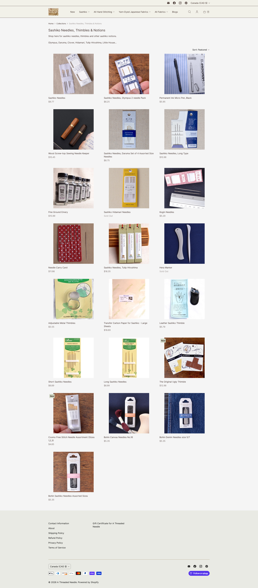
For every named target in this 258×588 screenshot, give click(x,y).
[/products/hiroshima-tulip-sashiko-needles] (129, 243)
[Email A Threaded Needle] (168, 3)
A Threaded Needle (67, 582)
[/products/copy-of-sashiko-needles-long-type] (129, 129)
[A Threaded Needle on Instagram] (180, 3)
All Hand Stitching (103, 12)
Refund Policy (55, 538)
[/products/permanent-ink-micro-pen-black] (184, 74)
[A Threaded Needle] (53, 11)
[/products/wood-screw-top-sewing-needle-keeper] (73, 129)
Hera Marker (166, 267)
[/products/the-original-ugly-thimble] (184, 358)
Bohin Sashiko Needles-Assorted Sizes (68, 496)
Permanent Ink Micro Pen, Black (176, 98)
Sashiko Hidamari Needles (117, 212)
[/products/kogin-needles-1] (184, 188)
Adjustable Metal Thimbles (61, 323)
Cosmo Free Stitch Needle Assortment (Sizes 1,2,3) (71, 439)
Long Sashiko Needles (115, 381)
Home (50, 23)
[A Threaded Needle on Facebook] (174, 3)
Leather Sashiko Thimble (172, 323)
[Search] (189, 12)
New (72, 12)
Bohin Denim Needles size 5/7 (175, 437)
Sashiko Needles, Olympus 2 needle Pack (125, 98)
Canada (199, 3)
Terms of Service (57, 547)
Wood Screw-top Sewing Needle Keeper (68, 153)
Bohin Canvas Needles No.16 (118, 437)
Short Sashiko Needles (59, 381)
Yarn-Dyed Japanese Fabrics (133, 12)
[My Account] (197, 12)
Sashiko (83, 12)
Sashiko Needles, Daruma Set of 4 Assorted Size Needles (129, 155)
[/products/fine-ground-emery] (73, 188)
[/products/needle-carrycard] (73, 243)
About (51, 528)
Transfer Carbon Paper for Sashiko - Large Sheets (125, 325)
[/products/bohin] (129, 413)
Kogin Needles (167, 212)
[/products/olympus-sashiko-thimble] (184, 299)
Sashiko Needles (56, 98)
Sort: (199, 49)
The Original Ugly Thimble (173, 381)
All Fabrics (160, 12)
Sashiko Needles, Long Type (174, 153)
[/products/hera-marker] (184, 243)
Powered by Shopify (88, 582)
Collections (61, 23)
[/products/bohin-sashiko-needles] (73, 472)
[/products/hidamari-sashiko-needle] (129, 188)
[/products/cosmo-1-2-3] (73, 413)
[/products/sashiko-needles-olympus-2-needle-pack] (129, 74)
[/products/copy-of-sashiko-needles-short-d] (73, 358)
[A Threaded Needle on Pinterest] (186, 3)
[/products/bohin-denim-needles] (184, 413)
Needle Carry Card (57, 267)
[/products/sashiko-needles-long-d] (129, 358)
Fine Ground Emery (58, 212)
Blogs (175, 12)
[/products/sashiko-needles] (73, 74)
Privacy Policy (55, 542)
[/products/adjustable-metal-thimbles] (73, 299)
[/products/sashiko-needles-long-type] (184, 129)
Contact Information (58, 523)
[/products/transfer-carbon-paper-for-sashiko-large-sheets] (129, 299)
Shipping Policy (56, 533)
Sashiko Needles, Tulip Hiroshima (121, 267)
